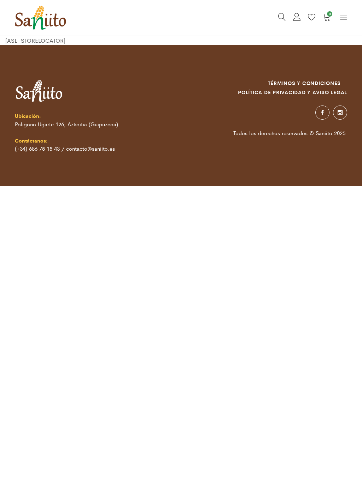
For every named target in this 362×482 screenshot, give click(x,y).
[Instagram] (340, 113)
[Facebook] (322, 113)
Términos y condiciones (304, 82)
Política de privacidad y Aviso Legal (292, 92)
